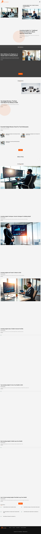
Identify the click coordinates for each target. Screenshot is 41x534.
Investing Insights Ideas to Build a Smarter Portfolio (12, 328)
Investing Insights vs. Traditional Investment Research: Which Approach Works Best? (28, 32)
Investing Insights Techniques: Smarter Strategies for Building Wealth (16, 216)
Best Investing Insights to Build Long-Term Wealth (11, 441)
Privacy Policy (18, 527)
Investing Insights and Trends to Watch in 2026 (11, 272)
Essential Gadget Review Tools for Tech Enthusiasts (14, 127)
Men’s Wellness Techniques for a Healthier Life (9, 516)
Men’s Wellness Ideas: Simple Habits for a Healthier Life (31, 511)
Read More (24, 7)
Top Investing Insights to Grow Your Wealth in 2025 (12, 385)
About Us (10, 527)
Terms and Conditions (23, 527)
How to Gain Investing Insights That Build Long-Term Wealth (14, 497)
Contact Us (13, 527)
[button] (39, 1)
